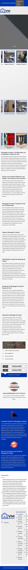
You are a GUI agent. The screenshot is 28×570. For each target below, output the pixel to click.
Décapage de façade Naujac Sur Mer (11, 486)
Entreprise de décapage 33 (20, 538)
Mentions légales (21, 568)
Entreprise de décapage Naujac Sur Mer (11, 479)
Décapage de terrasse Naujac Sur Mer (12, 490)
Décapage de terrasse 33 (20, 523)
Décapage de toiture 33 (20, 528)
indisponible (5, 3)
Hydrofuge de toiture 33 (20, 554)
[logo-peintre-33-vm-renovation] (7, 10)
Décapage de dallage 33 (20, 533)
